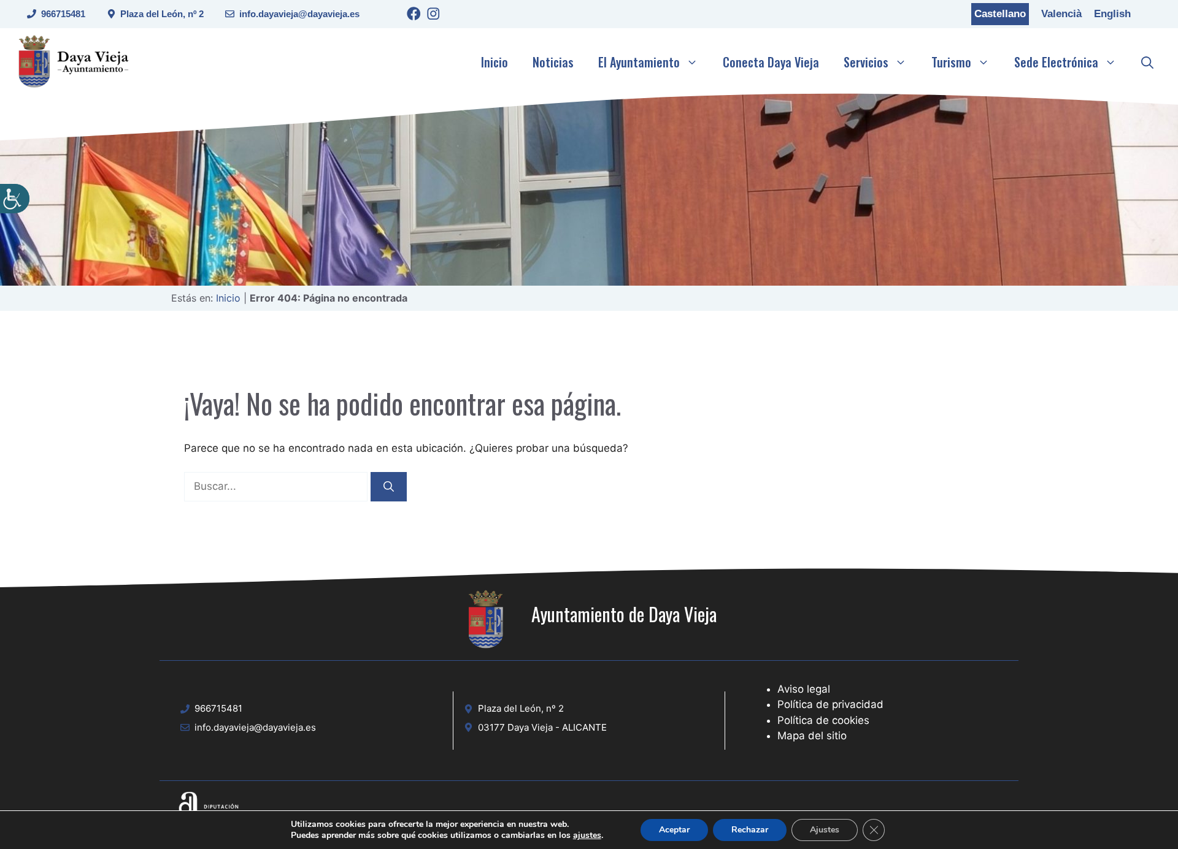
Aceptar (674, 830)
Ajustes (824, 830)
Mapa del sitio (812, 735)
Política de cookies (823, 720)
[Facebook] (414, 16)
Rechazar (749, 830)
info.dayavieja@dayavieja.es (299, 14)
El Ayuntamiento (639, 62)
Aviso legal (803, 689)
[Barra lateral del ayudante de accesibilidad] (14, 198)
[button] (1147, 62)
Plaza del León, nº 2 (162, 14)
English (1112, 14)
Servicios (866, 62)
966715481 (63, 14)
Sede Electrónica (1056, 62)
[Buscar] (389, 486)
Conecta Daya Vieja (771, 62)
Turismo (951, 62)
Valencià (1061, 14)
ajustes (587, 835)
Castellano (1000, 14)
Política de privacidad (830, 704)
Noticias (553, 62)
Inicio (494, 62)
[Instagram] (433, 16)
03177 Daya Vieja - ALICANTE (542, 727)
